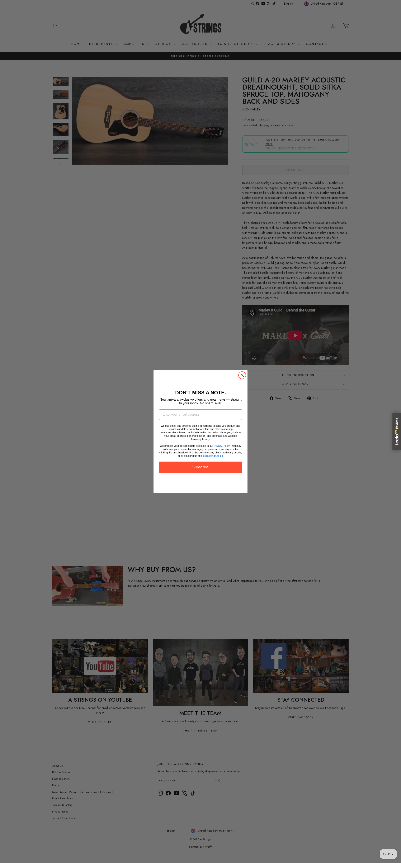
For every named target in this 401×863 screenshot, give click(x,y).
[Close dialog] (242, 375)
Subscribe (200, 467)
